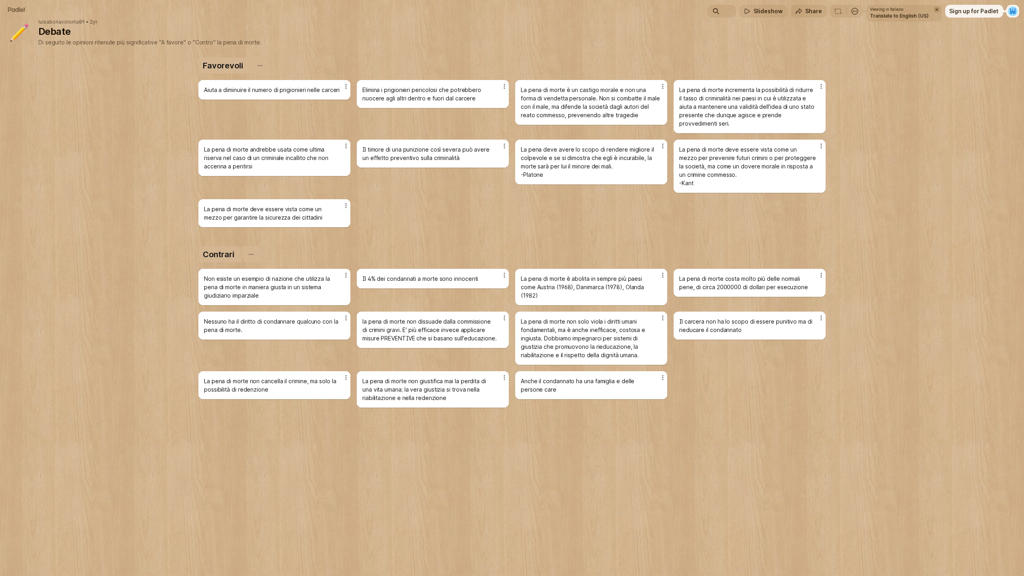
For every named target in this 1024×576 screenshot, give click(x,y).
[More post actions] (346, 86)
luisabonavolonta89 (61, 22)
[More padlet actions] (855, 11)
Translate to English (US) (899, 16)
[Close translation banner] (937, 9)
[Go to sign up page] (1012, 11)
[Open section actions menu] (260, 66)
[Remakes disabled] (838, 11)
